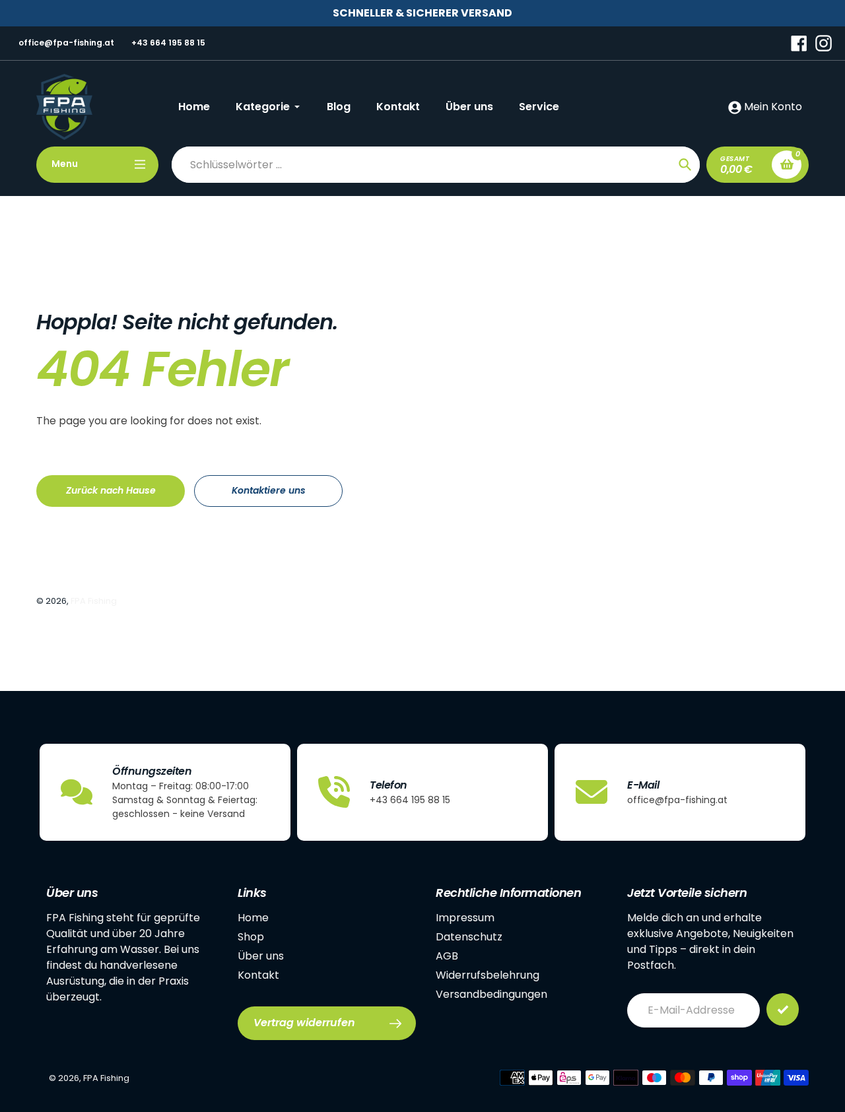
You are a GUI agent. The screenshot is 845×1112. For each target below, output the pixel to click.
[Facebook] (799, 42)
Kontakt (258, 975)
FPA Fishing (94, 601)
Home (253, 917)
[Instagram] (823, 42)
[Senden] (782, 1009)
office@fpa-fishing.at (66, 42)
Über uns (261, 956)
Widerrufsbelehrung (487, 975)
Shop (251, 936)
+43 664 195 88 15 (168, 42)
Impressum (465, 917)
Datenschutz (469, 936)
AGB (447, 956)
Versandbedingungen (491, 994)
